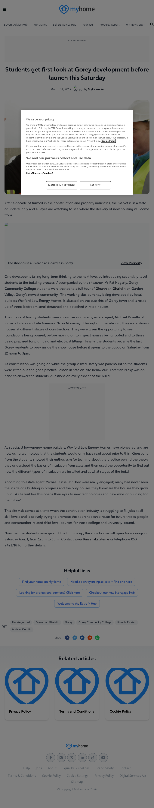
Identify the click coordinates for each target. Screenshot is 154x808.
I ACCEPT (95, 185)
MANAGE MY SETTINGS (61, 185)
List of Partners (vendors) (39, 173)
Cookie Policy (108, 140)
